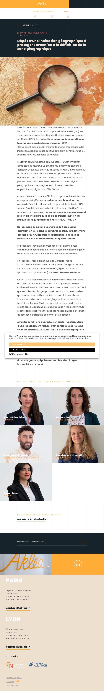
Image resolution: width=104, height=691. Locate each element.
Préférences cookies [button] (19, 354)
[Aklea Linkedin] (78, 564)
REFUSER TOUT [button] (19, 349)
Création (10, 681)
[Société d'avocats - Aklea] (34, 3)
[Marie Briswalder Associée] (26, 424)
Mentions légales (14, 677)
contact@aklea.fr (18, 608)
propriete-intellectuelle (31, 519)
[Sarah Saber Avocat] (26, 500)
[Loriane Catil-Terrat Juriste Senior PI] (78, 424)
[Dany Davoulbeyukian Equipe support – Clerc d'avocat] (26, 462)
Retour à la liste (31, 25)
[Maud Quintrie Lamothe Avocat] (78, 462)
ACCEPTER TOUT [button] (20, 344)
